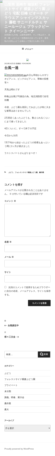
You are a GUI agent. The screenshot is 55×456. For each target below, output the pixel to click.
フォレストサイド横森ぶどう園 (26, 172)
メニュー (29, 49)
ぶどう (11, 172)
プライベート (11, 385)
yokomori (26, 63)
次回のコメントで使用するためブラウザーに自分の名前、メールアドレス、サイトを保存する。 (27, 291)
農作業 (41, 172)
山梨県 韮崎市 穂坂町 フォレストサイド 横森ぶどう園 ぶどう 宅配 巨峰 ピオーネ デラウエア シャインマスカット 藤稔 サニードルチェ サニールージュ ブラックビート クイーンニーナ (27, 17)
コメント (10, 201)
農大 (6, 409)
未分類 (7, 391)
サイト (7, 272)
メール (9, 257)
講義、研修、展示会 (14, 397)
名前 (8, 242)
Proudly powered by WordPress (19, 449)
